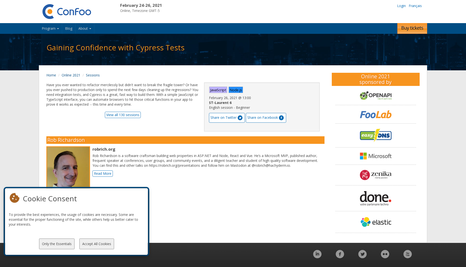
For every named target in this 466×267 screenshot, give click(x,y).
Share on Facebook (262, 117)
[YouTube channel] (407, 256)
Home (51, 75)
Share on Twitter (223, 117)
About (83, 28)
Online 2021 (71, 75)
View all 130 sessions (122, 114)
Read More (102, 173)
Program (49, 28)
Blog (68, 28)
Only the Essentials (57, 243)
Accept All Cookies (96, 243)
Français (415, 5)
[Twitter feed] (362, 256)
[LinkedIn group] (317, 256)
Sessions (93, 75)
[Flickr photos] (385, 256)
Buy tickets (412, 28)
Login (401, 5)
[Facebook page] (340, 256)
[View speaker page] (69, 173)
